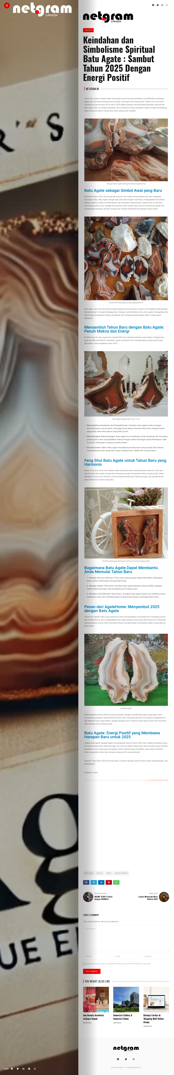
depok (109, 873)
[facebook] (12, 1069)
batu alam (89, 873)
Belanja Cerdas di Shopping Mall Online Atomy (153, 1019)
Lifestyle (88, 30)
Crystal (100, 873)
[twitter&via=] (18, 1069)
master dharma (121, 873)
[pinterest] (29, 1069)
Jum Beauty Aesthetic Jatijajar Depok (93, 1017)
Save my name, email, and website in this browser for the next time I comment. (118, 963)
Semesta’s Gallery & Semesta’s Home (122, 1017)
